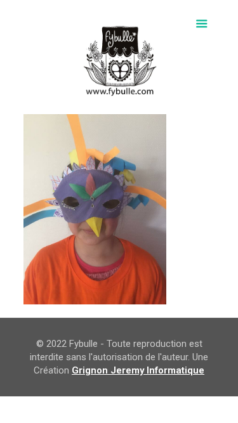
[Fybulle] (119, 57)
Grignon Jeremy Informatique (138, 370)
